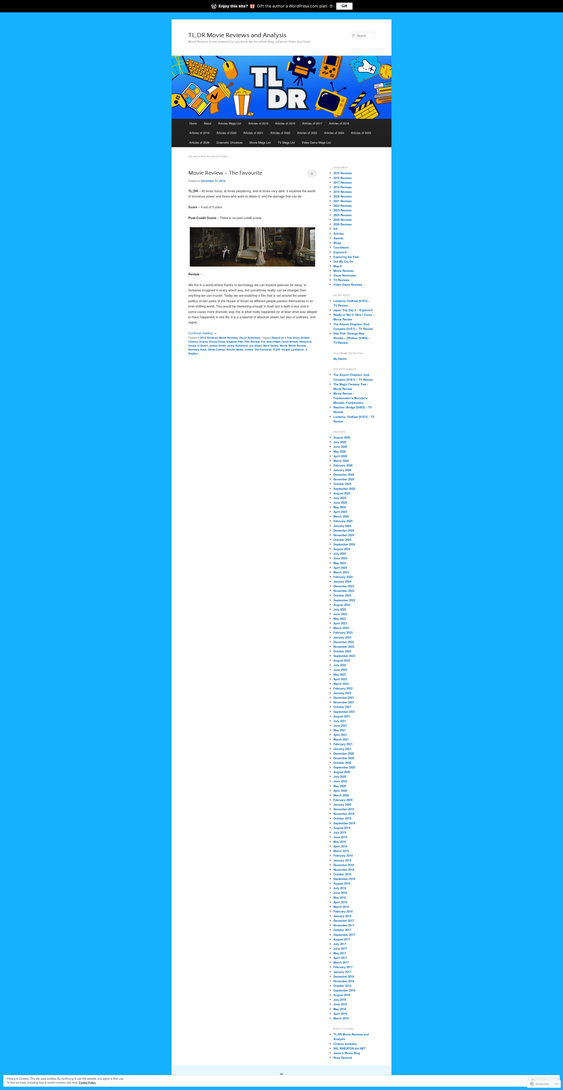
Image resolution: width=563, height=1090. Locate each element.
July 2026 (339, 442)
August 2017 (341, 939)
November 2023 (343, 591)
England (232, 342)
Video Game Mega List (316, 142)
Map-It (337, 266)
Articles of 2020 (226, 133)
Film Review (252, 342)
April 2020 (340, 790)
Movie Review (297, 345)
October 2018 (342, 874)
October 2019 (342, 818)
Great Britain (290, 342)
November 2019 (343, 814)
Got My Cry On (343, 261)
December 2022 (343, 642)
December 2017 (343, 920)
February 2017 (343, 967)
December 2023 (343, 586)
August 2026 (341, 437)
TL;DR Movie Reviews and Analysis (237, 35)
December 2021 (343, 697)
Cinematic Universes (229, 142)
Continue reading (202, 333)
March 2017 (341, 962)
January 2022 (342, 693)
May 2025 (339, 507)
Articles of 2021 (253, 133)
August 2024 (341, 549)
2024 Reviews (342, 215)
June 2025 (340, 502)
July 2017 (339, 944)
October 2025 (342, 484)
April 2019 (340, 846)
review (249, 349)
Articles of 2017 (312, 123)
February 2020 (343, 800)
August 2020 (341, 772)
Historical (305, 342)
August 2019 (341, 828)
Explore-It (340, 252)
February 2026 (343, 465)
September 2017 (344, 935)
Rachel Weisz (235, 349)
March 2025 (341, 516)
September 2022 (344, 656)
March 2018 (341, 907)
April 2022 (340, 679)
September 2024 (344, 544)
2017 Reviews (342, 182)
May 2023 (339, 618)
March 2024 (341, 572)
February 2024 (343, 577)
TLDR (276, 349)
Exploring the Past (346, 257)
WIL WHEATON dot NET (349, 1048)
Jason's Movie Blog (346, 1053)
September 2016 (344, 990)
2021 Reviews (342, 201)
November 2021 (343, 702)
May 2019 (339, 841)
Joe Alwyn (255, 345)
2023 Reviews (342, 210)
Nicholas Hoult (197, 349)
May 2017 (339, 953)
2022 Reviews (342, 205)
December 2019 (343, 809)
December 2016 (343, 976)
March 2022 (341, 684)
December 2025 (343, 474)
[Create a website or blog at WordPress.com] (281, 1075)
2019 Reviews (342, 192)
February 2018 (343, 911)
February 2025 (343, 521)
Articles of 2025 (361, 133)
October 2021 (342, 707)
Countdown (341, 247)
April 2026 (340, 456)
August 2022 (341, 660)
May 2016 (339, 1009)
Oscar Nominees (249, 338)
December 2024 (343, 530)
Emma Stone (217, 342)
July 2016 (339, 999)
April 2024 (340, 567)
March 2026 (341, 461)
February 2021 (343, 744)
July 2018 (339, 888)
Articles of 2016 (285, 123)
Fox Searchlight (271, 342)
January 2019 (342, 860)
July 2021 (339, 721)
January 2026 (342, 470)
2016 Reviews (342, 178)
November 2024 (343, 535)
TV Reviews (341, 280)
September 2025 (344, 488)
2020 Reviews (342, 196)
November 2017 (343, 925)
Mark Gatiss (270, 345)
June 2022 (340, 670)
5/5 (335, 229)
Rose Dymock (342, 1057)
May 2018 (339, 897)
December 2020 (343, 753)
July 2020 (339, 776)
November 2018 (343, 869)
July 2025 (339, 498)
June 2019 (340, 837)
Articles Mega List (229, 123)
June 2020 (340, 781)
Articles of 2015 (258, 123)
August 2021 (341, 716)
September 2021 (344, 712)
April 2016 (340, 1013)
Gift (344, 6)
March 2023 (341, 628)
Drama (203, 342)
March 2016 (341, 1018)
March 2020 (341, 795)
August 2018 (341, 883)
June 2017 (340, 948)
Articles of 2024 (334, 133)
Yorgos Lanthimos (292, 349)
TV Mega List (286, 142)
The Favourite (263, 349)
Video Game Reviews (347, 284)
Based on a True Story (286, 338)
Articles (338, 233)
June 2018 (340, 893)
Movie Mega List (260, 142)
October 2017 (342, 930)
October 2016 (342, 986)
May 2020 (339, 786)
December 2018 (343, 865)
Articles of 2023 (307, 133)
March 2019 (341, 851)
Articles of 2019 (199, 133)
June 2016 (340, 1004)
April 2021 (340, 735)
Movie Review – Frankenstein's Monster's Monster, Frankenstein (350, 398)
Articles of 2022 (280, 133)
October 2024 (342, 540)
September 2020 (344, 767)
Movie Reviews (228, 338)
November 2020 (343, 758)
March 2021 (341, 739)
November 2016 (343, 981)
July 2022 (339, 665)
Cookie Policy (87, 1083)
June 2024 (340, 558)
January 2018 (342, 916)
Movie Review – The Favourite (225, 173)
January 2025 (342, 526)
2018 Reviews (209, 338)
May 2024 (339, 563)
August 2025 (341, 493)
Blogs (337, 243)
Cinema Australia (345, 1044)
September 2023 (344, 600)
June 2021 (340, 725)
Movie (283, 345)
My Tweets (340, 359)
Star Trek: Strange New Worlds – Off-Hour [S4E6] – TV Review (351, 338)
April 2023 (340, 623)
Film (240, 342)
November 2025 (343, 479)
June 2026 (340, 446)
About (207, 123)
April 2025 (340, 512)
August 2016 (341, 995)
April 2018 (340, 902)
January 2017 (342, 972)
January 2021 (342, 749)
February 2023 (343, 632)
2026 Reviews (342, 224)
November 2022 (343, 646)
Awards (338, 238)
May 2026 (339, 451)
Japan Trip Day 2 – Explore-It (353, 310)
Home (193, 123)
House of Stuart (198, 345)
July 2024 (339, 553)
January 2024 (342, 581)
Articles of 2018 (339, 123)
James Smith (217, 345)
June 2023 (340, 614)
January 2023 (342, 637)
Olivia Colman (216, 349)
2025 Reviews (342, 220)
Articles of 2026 (199, 142)
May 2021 (339, 730)
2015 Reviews (342, 173)
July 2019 (339, 832)
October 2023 (342, 595)
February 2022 (343, 688)
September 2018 (344, 879)
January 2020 (342, 804)
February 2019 (343, 855)
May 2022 (339, 674)
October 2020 (342, 763)
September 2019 (344, 823)
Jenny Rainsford (237, 345)
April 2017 (340, 958)
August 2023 (341, 605)
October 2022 (342, 651)
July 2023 (339, 609)
